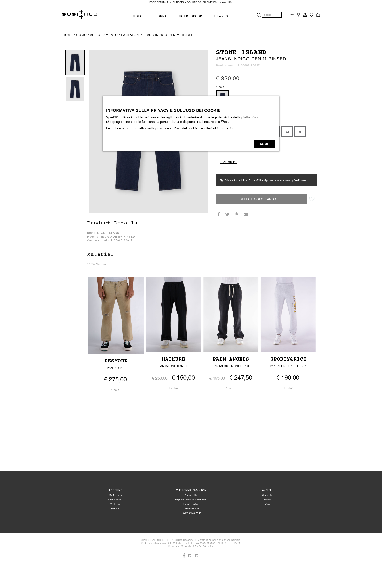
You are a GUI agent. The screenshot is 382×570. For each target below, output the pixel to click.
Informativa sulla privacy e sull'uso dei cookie (164, 128)
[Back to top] (369, 557)
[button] (264, 144)
